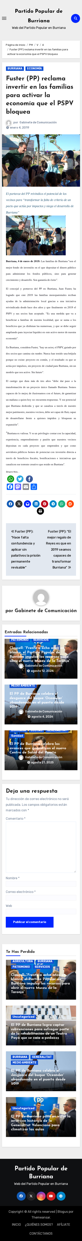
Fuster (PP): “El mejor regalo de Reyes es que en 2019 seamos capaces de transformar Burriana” (58, 550)
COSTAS (36, 730)
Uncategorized (23, 1017)
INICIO (16, 1224)
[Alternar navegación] (4, 18)
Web (9, 906)
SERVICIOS (41, 640)
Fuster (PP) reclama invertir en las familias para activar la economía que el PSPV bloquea (40, 95)
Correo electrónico (21, 892)
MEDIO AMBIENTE (23, 685)
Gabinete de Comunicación (38, 122)
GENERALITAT (57, 730)
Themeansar (40, 1217)
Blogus (63, 1212)
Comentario (15, 819)
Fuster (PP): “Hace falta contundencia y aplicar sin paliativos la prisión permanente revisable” (25, 550)
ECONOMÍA (34, 68)
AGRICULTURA (23, 961)
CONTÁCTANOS (41, 1233)
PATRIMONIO (19, 640)
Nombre (13, 878)
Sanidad (17, 736)
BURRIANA (15, 68)
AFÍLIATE (63, 1224)
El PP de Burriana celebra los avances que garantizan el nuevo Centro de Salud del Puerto (38, 748)
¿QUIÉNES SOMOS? (39, 1224)
